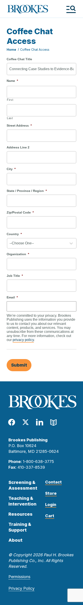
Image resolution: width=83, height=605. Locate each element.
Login (50, 504)
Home (11, 49)
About (15, 540)
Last (10, 118)
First (10, 99)
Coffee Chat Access (34, 49)
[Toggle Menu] (71, 9)
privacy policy (23, 340)
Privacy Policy (21, 588)
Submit (19, 365)
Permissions (19, 576)
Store (51, 493)
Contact (53, 482)
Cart (49, 515)
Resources (20, 514)
